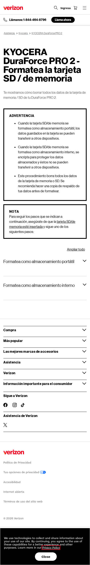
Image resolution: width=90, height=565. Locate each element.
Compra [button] (9, 330)
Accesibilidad (12, 482)
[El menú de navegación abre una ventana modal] (84, 7)
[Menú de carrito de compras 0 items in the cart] (75, 7)
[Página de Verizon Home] (13, 7)
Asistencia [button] (12, 362)
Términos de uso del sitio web (22, 501)
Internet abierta (13, 491)
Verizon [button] (9, 373)
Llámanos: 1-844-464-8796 (27, 19)
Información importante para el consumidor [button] (37, 384)
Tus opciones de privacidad (21, 472)
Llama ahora (63, 19)
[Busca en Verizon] (55, 7)
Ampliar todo (76, 249)
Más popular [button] (13, 341)
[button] (45, 261)
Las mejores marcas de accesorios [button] (30, 351)
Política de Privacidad (17, 462)
